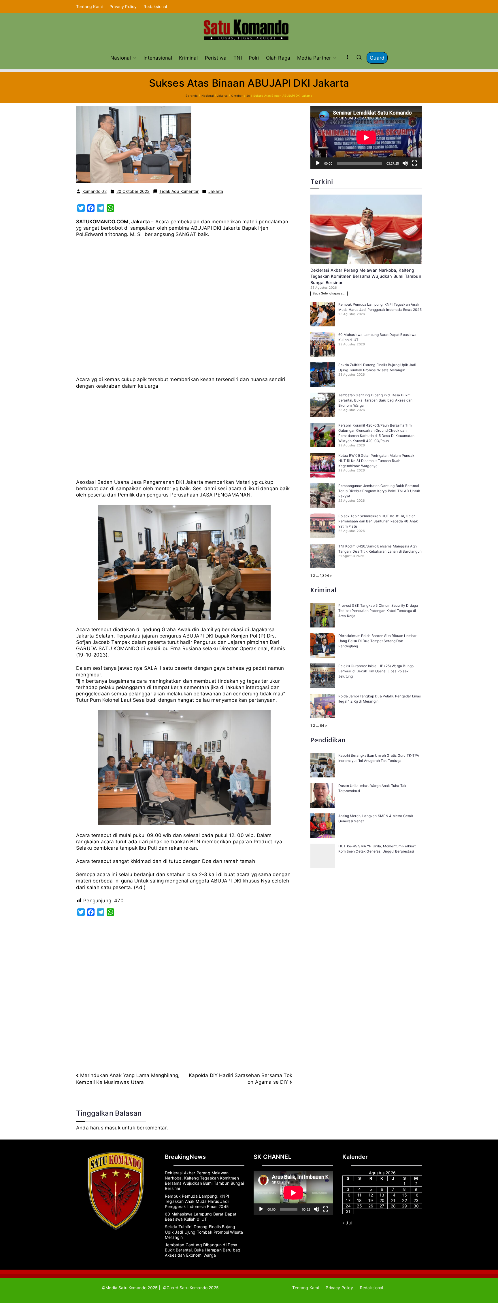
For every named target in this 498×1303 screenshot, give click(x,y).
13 (382, 1194)
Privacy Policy (123, 6)
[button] (134, 58)
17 (348, 1200)
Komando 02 (94, 191)
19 (370, 1200)
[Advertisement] (184, 309)
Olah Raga (278, 58)
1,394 (324, 575)
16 (416, 1194)
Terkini (321, 181)
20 (382, 1200)
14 (393, 1194)
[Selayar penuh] (414, 163)
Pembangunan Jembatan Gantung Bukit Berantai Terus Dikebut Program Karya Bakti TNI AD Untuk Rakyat (379, 491)
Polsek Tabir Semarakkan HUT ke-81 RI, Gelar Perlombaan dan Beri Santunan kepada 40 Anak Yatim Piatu (378, 521)
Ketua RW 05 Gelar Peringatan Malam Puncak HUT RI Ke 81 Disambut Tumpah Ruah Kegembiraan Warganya (376, 460)
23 (416, 1200)
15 (404, 1194)
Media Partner (314, 58)
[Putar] (318, 163)
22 (404, 1200)
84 (322, 725)
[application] (366, 137)
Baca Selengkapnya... (329, 293)
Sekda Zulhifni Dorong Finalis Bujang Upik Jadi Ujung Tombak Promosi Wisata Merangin (204, 1231)
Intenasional (158, 58)
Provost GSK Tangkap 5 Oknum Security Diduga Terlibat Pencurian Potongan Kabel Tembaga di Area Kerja (378, 610)
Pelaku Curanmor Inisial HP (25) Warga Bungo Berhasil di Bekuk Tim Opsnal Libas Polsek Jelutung (376, 671)
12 (371, 1194)
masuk (112, 1128)
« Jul (347, 1222)
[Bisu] (405, 163)
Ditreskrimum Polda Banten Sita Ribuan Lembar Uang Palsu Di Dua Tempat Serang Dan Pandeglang (377, 641)
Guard (377, 58)
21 (393, 1200)
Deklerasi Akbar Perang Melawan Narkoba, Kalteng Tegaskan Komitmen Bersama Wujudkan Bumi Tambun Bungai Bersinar (365, 276)
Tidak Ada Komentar (179, 191)
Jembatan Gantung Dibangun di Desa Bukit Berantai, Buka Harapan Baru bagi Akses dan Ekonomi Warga (375, 400)
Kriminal (188, 58)
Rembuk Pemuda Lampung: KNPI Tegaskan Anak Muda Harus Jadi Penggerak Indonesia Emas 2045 (197, 1201)
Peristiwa (216, 58)
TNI (237, 58)
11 (359, 1194)
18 (359, 1200)
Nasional (120, 58)
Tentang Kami (89, 6)
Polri (254, 58)
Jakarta (215, 191)
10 (348, 1194)
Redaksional (155, 6)
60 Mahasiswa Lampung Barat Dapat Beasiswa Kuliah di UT (200, 1216)
